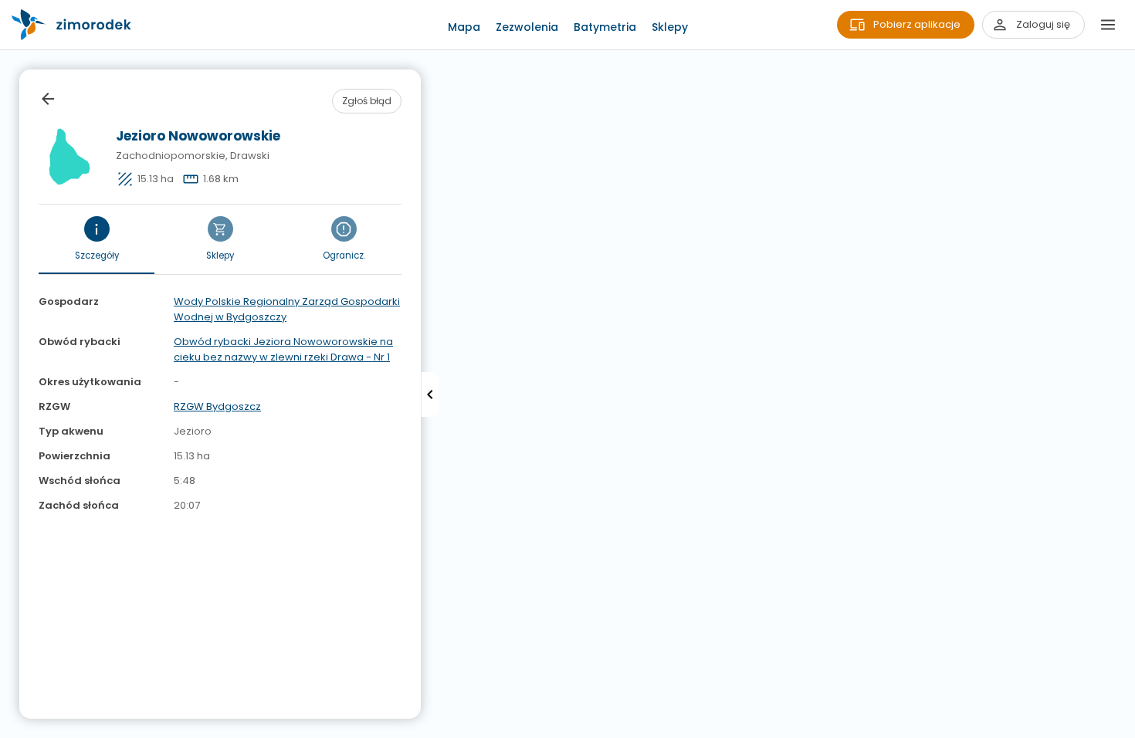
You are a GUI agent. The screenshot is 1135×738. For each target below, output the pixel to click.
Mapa (464, 27)
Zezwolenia (527, 27)
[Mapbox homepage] (10, 728)
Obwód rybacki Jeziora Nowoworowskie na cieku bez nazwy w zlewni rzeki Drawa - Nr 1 (283, 349)
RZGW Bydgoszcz (217, 406)
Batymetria (605, 27)
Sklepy (670, 27)
